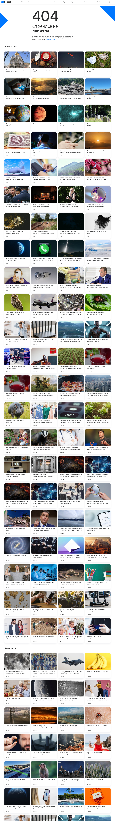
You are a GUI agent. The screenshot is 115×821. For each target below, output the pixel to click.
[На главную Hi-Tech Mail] (7, 2)
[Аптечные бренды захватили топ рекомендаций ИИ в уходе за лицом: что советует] (44, 657)
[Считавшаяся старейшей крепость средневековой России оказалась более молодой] (44, 226)
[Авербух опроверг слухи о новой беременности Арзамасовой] (17, 630)
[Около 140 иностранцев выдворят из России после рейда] (17, 199)
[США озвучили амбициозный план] (44, 711)
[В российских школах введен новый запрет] (44, 549)
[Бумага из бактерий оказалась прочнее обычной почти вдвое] (71, 549)
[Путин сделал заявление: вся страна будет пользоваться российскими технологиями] (17, 91)
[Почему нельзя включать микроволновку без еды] (44, 199)
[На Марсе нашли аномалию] (44, 118)
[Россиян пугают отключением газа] (44, 145)
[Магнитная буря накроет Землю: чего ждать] (98, 145)
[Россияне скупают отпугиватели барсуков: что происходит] (44, 441)
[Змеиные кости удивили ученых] (44, 630)
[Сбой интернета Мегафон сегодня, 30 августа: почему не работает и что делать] (98, 630)
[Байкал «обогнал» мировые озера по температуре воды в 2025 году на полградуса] (71, 522)
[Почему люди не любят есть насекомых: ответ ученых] (98, 307)
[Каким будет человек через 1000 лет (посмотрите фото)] (98, 334)
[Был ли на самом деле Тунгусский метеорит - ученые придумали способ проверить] (71, 253)
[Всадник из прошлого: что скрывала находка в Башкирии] (44, 387)
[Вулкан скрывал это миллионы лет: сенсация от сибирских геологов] (71, 172)
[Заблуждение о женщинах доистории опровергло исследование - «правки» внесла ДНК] (71, 800)
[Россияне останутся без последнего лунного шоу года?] (71, 226)
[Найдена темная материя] (17, 684)
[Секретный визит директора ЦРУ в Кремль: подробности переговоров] (44, 522)
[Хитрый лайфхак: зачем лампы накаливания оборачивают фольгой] (44, 280)
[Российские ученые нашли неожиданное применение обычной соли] (98, 199)
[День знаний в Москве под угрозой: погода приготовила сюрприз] (71, 199)
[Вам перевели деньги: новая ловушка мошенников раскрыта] (71, 145)
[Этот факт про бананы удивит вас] (98, 773)
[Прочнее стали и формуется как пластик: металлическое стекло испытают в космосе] (71, 307)
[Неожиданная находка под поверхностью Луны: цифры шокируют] (17, 773)
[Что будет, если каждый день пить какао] (44, 64)
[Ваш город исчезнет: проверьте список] (17, 118)
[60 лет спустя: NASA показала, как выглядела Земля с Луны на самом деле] (44, 800)
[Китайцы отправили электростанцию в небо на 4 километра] (17, 172)
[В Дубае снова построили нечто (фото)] (17, 522)
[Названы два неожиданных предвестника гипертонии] (44, 172)
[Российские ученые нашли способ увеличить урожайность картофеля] (71, 360)
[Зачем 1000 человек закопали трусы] (98, 64)
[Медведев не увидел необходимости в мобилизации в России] (98, 280)
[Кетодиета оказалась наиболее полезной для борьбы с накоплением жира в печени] (71, 387)
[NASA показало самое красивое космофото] (71, 684)
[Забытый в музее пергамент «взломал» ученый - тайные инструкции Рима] (17, 603)
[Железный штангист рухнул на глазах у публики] (71, 495)
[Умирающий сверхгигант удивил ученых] (98, 91)
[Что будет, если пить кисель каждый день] (98, 360)
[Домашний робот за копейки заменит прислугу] (17, 468)
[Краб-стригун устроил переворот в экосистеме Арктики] (71, 576)
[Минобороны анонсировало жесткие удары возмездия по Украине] (71, 657)
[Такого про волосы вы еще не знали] (98, 226)
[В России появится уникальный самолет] (71, 738)
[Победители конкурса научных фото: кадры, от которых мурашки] (44, 738)
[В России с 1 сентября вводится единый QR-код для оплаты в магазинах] (71, 414)
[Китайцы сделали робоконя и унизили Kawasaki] (17, 360)
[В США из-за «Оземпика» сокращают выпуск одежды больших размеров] (44, 414)
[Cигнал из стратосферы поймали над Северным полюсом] (98, 253)
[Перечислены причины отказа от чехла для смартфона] (17, 280)
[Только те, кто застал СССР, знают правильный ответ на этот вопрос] (44, 773)
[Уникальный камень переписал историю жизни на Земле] (44, 91)
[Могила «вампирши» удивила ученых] (98, 118)
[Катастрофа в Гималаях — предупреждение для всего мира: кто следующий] (71, 91)
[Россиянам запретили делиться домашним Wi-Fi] (44, 334)
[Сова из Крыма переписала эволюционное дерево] (17, 307)
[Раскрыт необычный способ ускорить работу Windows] (98, 684)
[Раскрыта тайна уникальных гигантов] (17, 414)
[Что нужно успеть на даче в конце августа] (17, 441)
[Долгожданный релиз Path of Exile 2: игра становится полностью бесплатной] (71, 468)
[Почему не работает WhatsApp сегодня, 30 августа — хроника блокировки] (44, 253)
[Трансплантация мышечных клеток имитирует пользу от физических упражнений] (17, 576)
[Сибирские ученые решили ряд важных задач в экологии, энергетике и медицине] (44, 576)
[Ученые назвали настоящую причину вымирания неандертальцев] (17, 226)
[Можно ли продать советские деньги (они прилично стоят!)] (17, 145)
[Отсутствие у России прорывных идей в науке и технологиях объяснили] (98, 468)
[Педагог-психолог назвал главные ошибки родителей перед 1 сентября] (71, 630)
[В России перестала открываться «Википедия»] (98, 522)
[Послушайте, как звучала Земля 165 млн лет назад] (44, 684)
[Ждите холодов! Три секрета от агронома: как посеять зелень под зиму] (98, 414)
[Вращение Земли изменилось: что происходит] (17, 253)
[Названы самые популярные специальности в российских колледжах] (71, 441)
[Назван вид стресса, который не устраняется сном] (17, 334)
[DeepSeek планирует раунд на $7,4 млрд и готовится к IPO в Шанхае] (17, 711)
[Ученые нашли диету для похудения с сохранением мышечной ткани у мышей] (71, 711)
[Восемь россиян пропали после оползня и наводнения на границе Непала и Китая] (98, 387)
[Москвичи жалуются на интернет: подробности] (44, 603)
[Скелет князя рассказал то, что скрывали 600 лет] (17, 64)
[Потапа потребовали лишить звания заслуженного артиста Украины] (98, 657)
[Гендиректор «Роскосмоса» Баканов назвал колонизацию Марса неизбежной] (98, 549)
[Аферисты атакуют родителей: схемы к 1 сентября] (98, 576)
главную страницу (50, 39)
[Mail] (2, 2)
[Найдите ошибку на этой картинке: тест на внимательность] (98, 495)
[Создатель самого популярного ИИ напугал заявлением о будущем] (98, 441)
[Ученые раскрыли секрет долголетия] (17, 800)
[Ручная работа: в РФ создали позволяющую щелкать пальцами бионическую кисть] (17, 657)
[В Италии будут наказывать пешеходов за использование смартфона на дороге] (98, 603)
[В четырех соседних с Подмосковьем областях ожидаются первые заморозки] (71, 603)
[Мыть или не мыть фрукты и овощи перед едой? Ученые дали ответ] (71, 280)
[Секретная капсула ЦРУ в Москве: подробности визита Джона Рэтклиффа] (71, 773)
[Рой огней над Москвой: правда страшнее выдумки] (71, 64)
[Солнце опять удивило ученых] (17, 549)
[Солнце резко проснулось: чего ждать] (71, 118)
